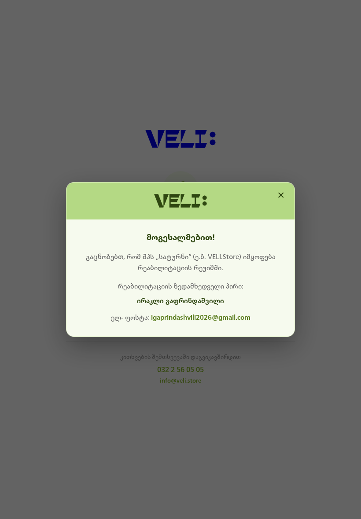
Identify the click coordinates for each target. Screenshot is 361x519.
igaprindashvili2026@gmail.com (200, 318)
